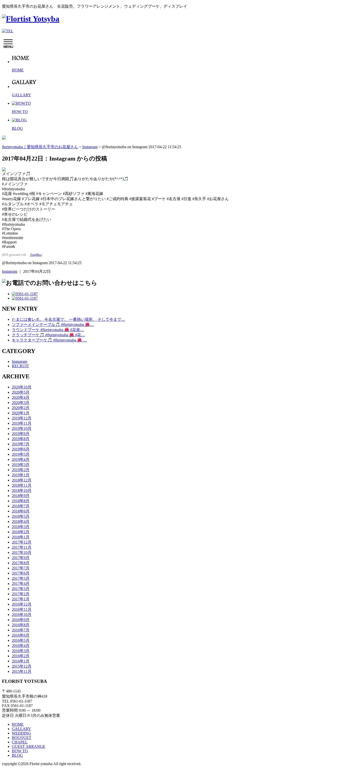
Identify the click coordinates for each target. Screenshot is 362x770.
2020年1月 (21, 413)
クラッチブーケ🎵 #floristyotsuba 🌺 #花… (48, 335)
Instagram (9, 271)
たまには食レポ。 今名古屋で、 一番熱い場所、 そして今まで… (68, 319)
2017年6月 (21, 573)
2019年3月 (21, 465)
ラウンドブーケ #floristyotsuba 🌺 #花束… (48, 330)
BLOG (17, 755)
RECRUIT (20, 366)
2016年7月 (21, 630)
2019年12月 (22, 418)
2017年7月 (21, 568)
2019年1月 (21, 475)
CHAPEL (20, 742)
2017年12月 (22, 542)
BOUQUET (21, 738)
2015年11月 (22, 671)
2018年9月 (21, 496)
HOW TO (20, 751)
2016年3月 (21, 651)
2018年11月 (22, 485)
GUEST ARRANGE (28, 746)
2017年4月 (21, 583)
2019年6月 (21, 449)
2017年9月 (21, 558)
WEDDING (21, 733)
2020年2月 (21, 408)
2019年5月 (21, 454)
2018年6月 (21, 511)
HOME (18, 724)
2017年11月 (22, 547)
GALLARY (21, 729)
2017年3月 (21, 589)
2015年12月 (22, 666)
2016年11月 (22, 609)
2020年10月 (22, 387)
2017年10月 (22, 552)
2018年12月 (22, 480)
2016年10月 (22, 614)
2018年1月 (21, 537)
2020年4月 (21, 397)
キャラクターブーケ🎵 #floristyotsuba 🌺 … (49, 340)
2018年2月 (21, 532)
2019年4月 (21, 459)
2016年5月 (21, 640)
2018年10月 (22, 490)
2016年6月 (21, 635)
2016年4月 (21, 645)
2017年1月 (21, 599)
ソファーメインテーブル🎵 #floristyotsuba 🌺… (53, 324)
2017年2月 (21, 594)
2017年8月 (21, 563)
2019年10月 (22, 428)
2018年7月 (21, 506)
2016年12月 (22, 604)
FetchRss (35, 255)
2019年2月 (21, 470)
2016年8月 (21, 625)
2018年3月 (21, 527)
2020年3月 (21, 403)
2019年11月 (22, 423)
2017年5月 (21, 578)
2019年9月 (21, 434)
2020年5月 (21, 392)
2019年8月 (21, 439)
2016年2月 (21, 656)
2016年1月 (21, 661)
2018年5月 (21, 516)
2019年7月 (21, 444)
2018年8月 (21, 501)
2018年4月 (21, 521)
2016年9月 (21, 620)
